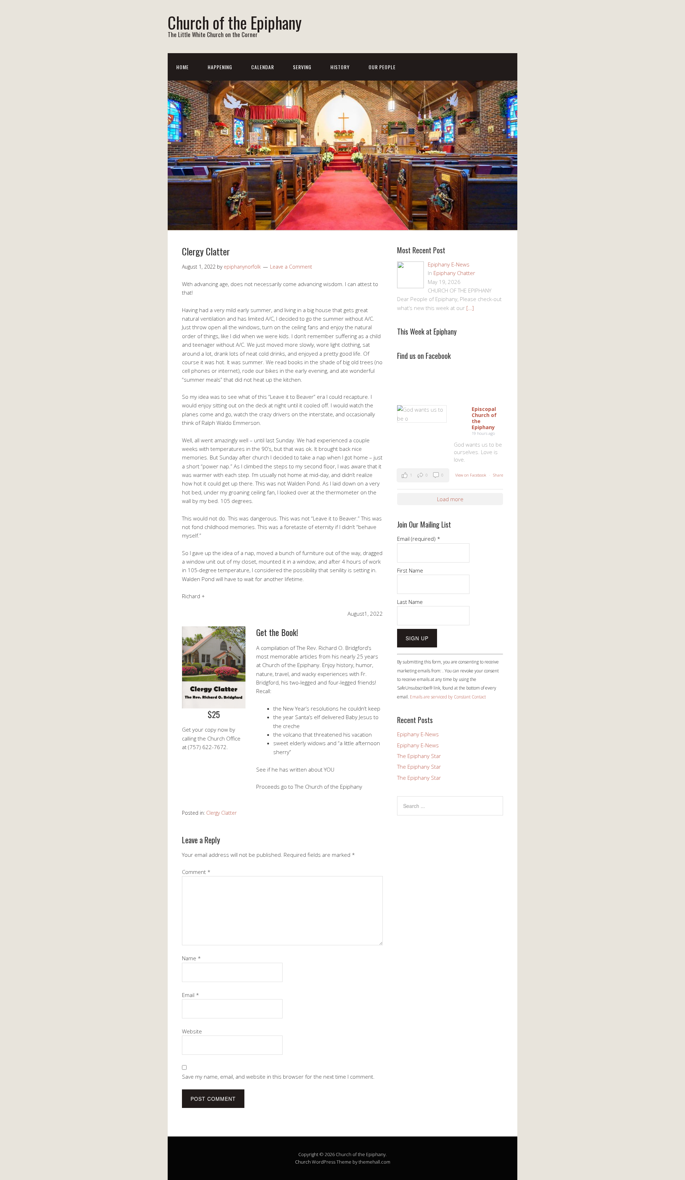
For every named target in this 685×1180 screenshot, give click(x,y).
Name (191, 958)
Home (182, 67)
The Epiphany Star (419, 755)
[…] (470, 307)
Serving (302, 67)
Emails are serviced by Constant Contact (448, 697)
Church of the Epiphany (234, 22)
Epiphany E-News (418, 734)
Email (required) (418, 538)
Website (192, 1031)
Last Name (410, 601)
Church (303, 1162)
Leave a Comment (291, 266)
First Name (410, 570)
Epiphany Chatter (454, 272)
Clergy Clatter (221, 812)
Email (190, 994)
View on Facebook (471, 475)
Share (498, 475)
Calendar (262, 67)
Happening (220, 67)
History (340, 67)
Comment (196, 871)
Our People (382, 67)
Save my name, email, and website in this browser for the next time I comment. (278, 1076)
